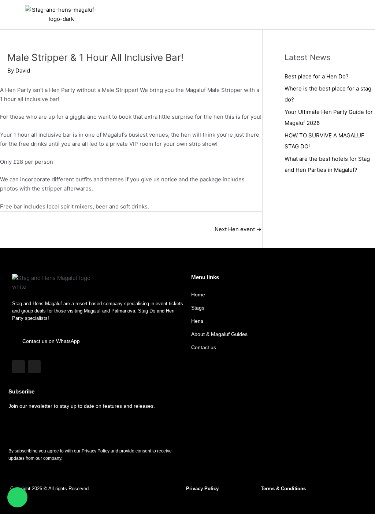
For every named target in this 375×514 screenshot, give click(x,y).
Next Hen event (238, 229)
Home (198, 294)
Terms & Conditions (283, 488)
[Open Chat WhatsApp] (17, 497)
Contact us (203, 347)
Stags (197, 308)
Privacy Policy (202, 488)
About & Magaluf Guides (219, 334)
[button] (362, 15)
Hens (197, 321)
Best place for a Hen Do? (317, 76)
